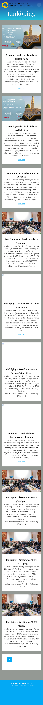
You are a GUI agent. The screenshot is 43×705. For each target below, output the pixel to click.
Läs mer (21, 88)
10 (33, 659)
